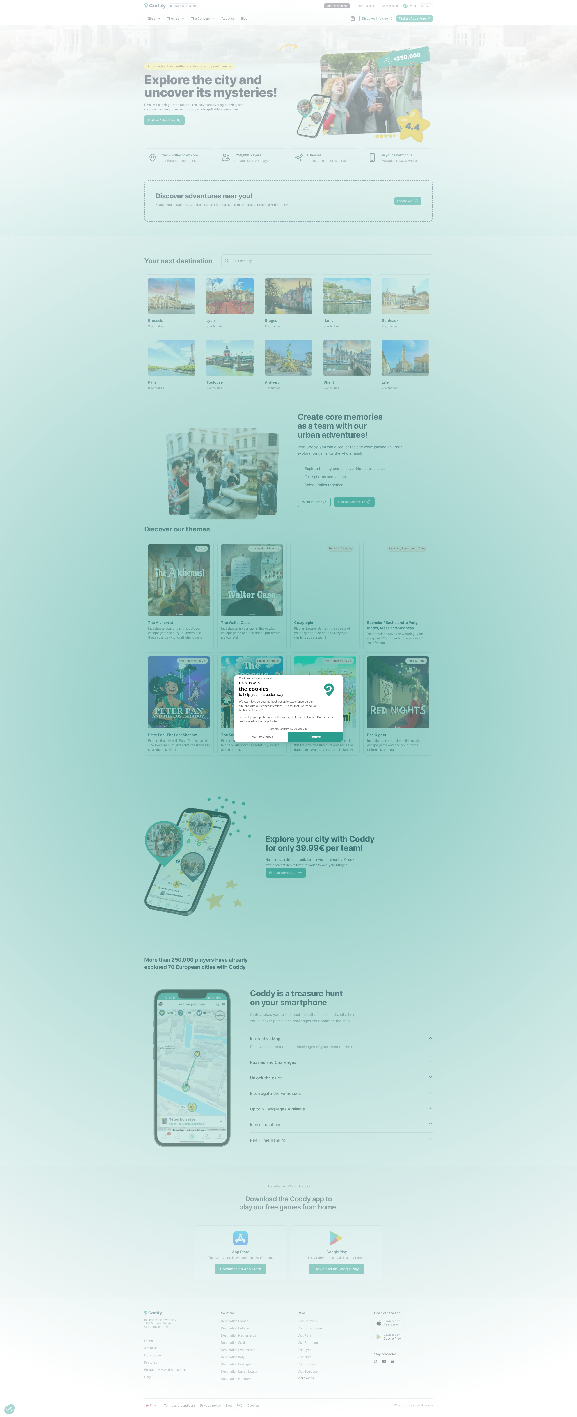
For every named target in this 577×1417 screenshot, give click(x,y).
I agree (315, 736)
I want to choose (261, 736)
